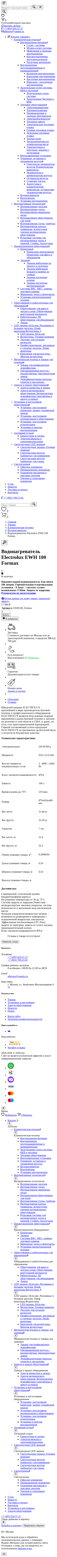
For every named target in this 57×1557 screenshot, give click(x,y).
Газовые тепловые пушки (40, 130)
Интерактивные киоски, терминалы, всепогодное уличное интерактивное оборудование (33, 230)
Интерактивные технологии (29, 203)
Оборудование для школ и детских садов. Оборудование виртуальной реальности (36, 311)
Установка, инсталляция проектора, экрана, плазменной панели (37, 410)
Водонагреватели (29, 195)
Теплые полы (34, 138)
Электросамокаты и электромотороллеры (31, 440)
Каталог (12, 1120)
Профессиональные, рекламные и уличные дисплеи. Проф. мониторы (37, 348)
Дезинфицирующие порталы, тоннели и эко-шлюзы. (36, 380)
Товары (12, 524)
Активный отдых (23, 433)
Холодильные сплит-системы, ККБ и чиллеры (36, 89)
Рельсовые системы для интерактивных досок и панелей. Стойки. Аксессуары (36, 240)
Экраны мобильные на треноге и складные (39, 264)
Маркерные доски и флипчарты (37, 294)
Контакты (13, 492)
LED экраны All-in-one (32, 334)
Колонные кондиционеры (40, 73)
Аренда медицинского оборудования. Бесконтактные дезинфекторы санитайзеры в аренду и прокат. (36, 394)
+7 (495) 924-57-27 (13, 28)
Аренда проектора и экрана (35, 387)
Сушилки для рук (36, 181)
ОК (4, 1554)
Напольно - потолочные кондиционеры (40, 83)
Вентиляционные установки (35, 155)
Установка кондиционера (34, 201)
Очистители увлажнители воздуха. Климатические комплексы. (41, 167)
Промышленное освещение (35, 469)
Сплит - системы (36, 45)
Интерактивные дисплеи (33, 206)
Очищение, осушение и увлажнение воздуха (33, 160)
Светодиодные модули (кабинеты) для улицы (32, 460)
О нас (11, 484)
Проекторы (26, 249)
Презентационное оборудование (31, 246)
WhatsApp (33, 657)
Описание (13, 699)
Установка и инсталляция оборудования (27, 403)
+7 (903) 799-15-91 (18, 960)
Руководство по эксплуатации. (18, 593)
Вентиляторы (27, 198)
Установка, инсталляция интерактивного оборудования (37, 417)
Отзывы (12, 702)
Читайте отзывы (16, 1047)
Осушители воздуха (37, 178)
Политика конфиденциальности (25, 1019)
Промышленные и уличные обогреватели (39, 114)
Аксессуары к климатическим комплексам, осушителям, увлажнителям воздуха (40, 188)
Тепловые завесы (36, 121)
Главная (12, 522)
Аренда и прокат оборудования (31, 385)
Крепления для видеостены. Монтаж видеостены (35, 355)
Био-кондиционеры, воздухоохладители (37, 58)
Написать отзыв (10, 942)
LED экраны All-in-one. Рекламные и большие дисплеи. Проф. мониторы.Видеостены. (34, 328)
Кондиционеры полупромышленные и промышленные (32, 68)
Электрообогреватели (38, 118)
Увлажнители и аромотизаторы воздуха (39, 174)
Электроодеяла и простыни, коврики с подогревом (38, 150)
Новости (12, 486)
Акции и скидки (16, 691)
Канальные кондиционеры (41, 76)
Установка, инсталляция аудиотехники (33, 423)
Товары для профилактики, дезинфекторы (35, 366)
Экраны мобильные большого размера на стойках (38, 271)
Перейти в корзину (11, 1525)
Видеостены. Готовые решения (37, 336)
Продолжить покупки (34, 1525)
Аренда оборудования (19, 1005)
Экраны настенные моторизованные (37, 284)
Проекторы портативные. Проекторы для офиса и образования (40, 255)
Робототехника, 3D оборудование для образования (37, 318)
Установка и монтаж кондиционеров (31, 429)
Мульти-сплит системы (39, 48)
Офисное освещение (31, 467)
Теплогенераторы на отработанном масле (38, 143)
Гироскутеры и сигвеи (32, 436)
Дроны (24, 322)
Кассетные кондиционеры (41, 79)
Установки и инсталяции (21, 1002)
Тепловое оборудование (33, 104)
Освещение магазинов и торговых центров (33, 474)
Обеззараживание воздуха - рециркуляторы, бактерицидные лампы (37, 373)
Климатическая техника (27, 39)
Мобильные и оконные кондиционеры (39, 52)
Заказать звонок (12, 25)
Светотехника (21, 464)
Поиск (11, 1011)
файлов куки (25, 1548)
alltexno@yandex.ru (14, 31)
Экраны (24, 260)
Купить (6, 615)
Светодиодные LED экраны (29, 444)
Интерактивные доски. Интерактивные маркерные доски (35, 212)
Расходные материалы (39, 62)
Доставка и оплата (18, 489)
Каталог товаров (20, 36)
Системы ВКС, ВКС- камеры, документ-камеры (36, 290)
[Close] (3, 1522)
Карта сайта (14, 1016)
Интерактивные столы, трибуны (37, 223)
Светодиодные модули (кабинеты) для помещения (35, 454)
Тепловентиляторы (37, 110)
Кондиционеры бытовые (33, 42)
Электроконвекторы (37, 107)
